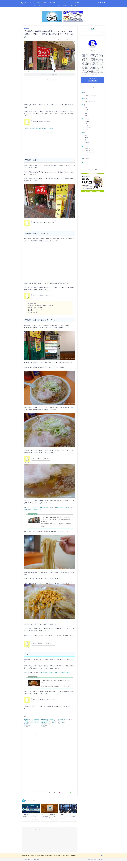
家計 (84, 105)
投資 (86, 107)
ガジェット (86, 119)
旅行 (52, 5)
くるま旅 (87, 142)
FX (87, 109)
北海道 (86, 137)
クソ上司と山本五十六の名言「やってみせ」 (42, 128)
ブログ (85, 162)
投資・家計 (76, 2)
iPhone (87, 129)
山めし (86, 154)
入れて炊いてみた (90, 152)
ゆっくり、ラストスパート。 (26, 2)
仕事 (86, 113)
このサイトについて (62, 5)
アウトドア (86, 146)
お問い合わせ (74, 5)
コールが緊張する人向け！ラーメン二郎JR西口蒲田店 (55, 672)
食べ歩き (26, 28)
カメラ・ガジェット (64, 2)
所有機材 (89, 127)
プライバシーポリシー (27, 859)
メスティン (87, 150)
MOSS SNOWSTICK (90, 101)
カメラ (86, 123)
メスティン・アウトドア (40, 5)
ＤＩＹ (86, 115)
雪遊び (85, 98)
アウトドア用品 (89, 148)
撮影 (88, 125)
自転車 (85, 92)
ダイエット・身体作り (40, 2)
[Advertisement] (49, 91)
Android (87, 121)
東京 (86, 135)
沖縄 (86, 139)
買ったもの (53, 2)
